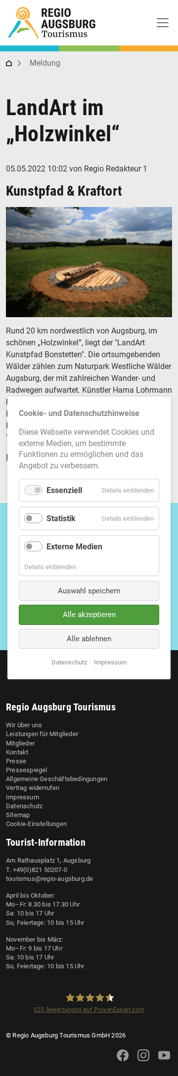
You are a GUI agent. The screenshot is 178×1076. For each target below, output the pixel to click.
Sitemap (18, 815)
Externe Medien (74, 546)
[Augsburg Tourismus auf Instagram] (143, 1061)
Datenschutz (24, 806)
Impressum (22, 797)
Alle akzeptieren (89, 614)
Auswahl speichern (89, 590)
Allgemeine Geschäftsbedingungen (56, 779)
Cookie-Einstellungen (36, 824)
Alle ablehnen (89, 638)
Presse (16, 761)
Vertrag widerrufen (33, 787)
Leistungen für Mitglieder (42, 734)
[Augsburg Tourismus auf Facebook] (123, 1061)
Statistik (61, 518)
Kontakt (17, 752)
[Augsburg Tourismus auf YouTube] (164, 1061)
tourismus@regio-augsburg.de (49, 878)
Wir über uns (24, 725)
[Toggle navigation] (162, 22)
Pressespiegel (26, 770)
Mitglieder (20, 743)
